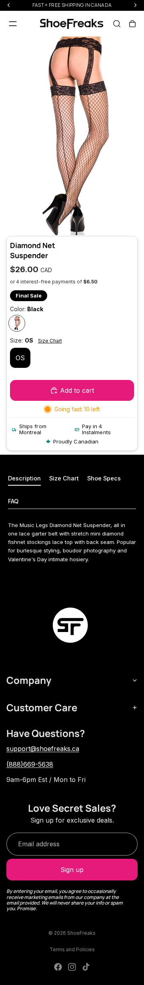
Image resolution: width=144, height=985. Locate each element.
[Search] (117, 24)
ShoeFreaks (81, 933)
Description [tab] (24, 478)
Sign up (72, 870)
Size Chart (50, 341)
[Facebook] (58, 967)
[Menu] (13, 24)
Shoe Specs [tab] (104, 478)
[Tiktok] (86, 967)
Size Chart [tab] (64, 478)
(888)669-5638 (29, 764)
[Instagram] (72, 967)
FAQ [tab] (13, 501)
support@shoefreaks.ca (42, 749)
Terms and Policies (72, 949)
